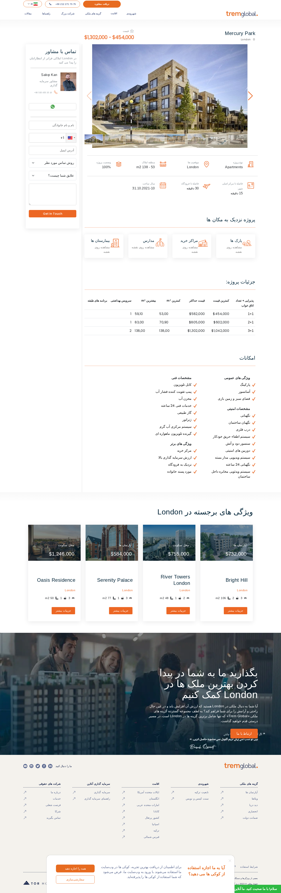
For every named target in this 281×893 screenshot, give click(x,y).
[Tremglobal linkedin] (50, 766)
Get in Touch (52, 214)
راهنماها (46, 13)
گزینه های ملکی (93, 13)
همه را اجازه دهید (75, 868)
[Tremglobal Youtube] (25, 766)
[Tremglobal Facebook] (44, 766)
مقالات (27, 13)
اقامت (114, 13)
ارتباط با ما (244, 733)
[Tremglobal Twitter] (38, 766)
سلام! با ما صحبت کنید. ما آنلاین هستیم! (250, 888)
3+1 (251, 330)
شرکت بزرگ (67, 13)
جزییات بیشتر (235, 610)
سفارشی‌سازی (75, 879)
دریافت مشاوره (102, 4)
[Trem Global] (241, 766)
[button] (71, 137)
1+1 (251, 314)
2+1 (251, 322)
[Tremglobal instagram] (31, 766)
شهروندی (131, 13)
